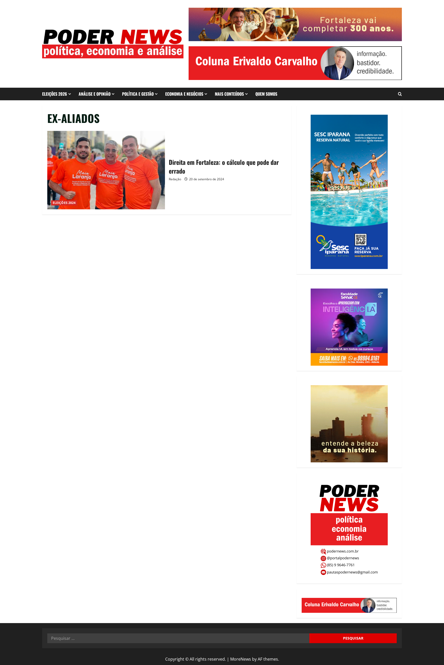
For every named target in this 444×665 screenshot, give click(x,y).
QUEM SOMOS (266, 94)
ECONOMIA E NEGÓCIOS (184, 94)
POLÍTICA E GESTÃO (138, 94)
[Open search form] (400, 94)
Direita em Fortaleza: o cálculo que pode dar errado (106, 170)
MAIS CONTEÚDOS (229, 94)
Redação (175, 179)
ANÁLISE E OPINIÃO (94, 94)
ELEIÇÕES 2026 (54, 94)
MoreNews (240, 659)
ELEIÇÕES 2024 (64, 203)
